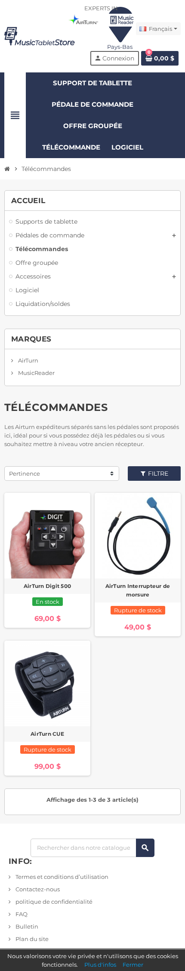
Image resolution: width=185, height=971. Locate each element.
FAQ (21, 914)
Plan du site (31, 938)
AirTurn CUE (47, 734)
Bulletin (26, 926)
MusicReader (36, 372)
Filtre (157, 473)
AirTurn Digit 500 (47, 586)
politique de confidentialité (53, 901)
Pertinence (24, 473)
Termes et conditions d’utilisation (61, 876)
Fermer (133, 964)
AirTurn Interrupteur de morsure (137, 590)
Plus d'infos (100, 964)
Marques (31, 339)
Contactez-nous (37, 889)
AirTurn (27, 360)
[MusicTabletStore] (39, 35)
